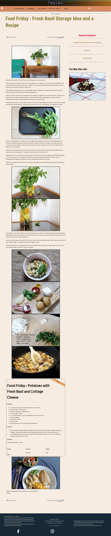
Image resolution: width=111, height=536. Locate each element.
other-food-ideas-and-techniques (87, 42)
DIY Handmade (31, 8)
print (9, 454)
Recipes (66, 8)
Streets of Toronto (54, 8)
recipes (87, 50)
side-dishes (87, 58)
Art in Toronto (42, 8)
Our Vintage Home (19, 8)
